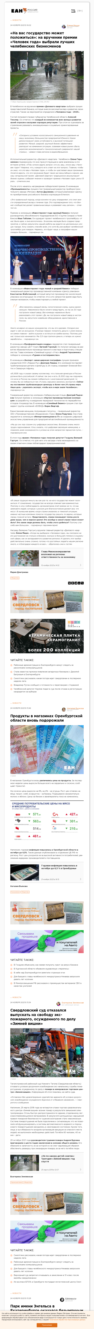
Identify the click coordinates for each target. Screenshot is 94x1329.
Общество (15, 578)
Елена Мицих (73, 26)
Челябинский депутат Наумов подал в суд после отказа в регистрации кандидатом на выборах (48, 690)
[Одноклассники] (72, 583)
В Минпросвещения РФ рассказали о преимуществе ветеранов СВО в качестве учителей (48, 984)
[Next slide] (80, 260)
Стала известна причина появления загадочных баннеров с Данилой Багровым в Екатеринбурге (46, 673)
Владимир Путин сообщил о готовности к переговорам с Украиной (46, 685)
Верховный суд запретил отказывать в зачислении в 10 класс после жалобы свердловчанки (46, 1276)
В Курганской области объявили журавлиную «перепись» (41, 969)
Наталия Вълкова (75, 708)
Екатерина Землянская (73, 1003)
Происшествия (16, 1182)
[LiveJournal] (82, 583)
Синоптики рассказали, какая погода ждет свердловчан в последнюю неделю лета (47, 680)
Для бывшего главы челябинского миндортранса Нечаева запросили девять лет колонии (47, 978)
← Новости (15, 20)
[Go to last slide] (14, 260)
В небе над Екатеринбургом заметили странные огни (39, 973)
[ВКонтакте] (69, 583)
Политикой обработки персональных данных (67, 1320)
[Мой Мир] (79, 583)
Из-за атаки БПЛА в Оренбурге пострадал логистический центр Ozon (47, 1282)
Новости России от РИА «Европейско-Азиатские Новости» (19, 11)
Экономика (15, 892)
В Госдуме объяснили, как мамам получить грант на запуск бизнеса (46, 965)
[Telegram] (76, 583)
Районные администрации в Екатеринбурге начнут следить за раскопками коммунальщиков (43, 666)
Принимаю (47, 1325)
